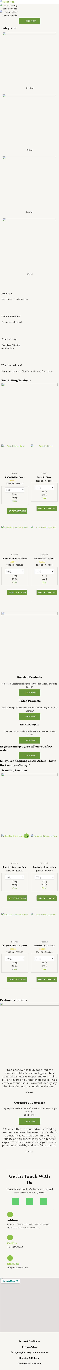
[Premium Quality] (5, 310)
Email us (13, 1264)
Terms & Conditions (29, 1341)
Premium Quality (10, 316)
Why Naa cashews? (11, 365)
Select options (17, 511)
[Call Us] (10, 1237)
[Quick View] (5, 511)
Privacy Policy (29, 1347)
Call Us (12, 1243)
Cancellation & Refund (30, 1363)
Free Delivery (8, 339)
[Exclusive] (5, 287)
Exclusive (6, 293)
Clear (14, 500)
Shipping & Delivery (29, 1358)
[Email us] (10, 1258)
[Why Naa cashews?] (5, 359)
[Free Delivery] (5, 333)
